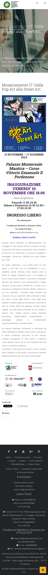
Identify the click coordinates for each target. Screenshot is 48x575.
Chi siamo (38, 457)
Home (8, 457)
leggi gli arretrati (27, 489)
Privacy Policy (34, 464)
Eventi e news (12, 469)
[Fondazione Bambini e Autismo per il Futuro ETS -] (11, 4)
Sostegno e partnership (32, 469)
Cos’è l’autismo (35, 461)
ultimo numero (28, 482)
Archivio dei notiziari (25, 472)
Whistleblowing (18, 464)
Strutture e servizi (22, 457)
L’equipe (22, 461)
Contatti (12, 461)
